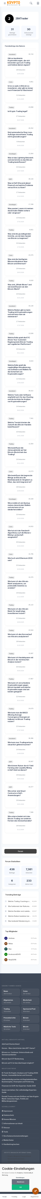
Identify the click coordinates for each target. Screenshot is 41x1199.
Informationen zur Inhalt (13, 1123)
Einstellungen (20, 1177)
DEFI (10, 179)
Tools (5, 1132)
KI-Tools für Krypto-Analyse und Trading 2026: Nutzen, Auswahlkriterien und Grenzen (20, 1074)
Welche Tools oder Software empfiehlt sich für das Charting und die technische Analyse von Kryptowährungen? (20, 398)
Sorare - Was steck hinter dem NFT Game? (18, 1048)
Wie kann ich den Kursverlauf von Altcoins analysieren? (20, 635)
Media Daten (8, 1140)
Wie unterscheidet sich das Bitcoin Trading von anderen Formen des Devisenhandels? (20, 818)
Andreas (12, 938)
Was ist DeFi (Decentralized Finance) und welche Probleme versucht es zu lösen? (20, 185)
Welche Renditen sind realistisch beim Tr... (23, 911)
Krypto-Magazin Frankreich (18, 1161)
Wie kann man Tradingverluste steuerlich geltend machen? (20, 743)
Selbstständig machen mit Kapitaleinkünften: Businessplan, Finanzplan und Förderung (19, 1080)
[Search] (31, 3)
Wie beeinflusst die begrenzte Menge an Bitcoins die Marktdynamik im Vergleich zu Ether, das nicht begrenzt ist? (20, 478)
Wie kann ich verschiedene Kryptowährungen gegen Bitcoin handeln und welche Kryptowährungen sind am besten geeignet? (19, 687)
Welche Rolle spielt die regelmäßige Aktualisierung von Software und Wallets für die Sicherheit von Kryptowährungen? (19, 369)
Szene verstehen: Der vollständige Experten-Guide (19, 1091)
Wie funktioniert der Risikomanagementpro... (24, 906)
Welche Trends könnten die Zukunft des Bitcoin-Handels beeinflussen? (19, 424)
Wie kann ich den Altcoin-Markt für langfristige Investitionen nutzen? (18, 611)
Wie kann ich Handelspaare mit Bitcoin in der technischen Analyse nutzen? (20, 659)
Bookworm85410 (15, 954)
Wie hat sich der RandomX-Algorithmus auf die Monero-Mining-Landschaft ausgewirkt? (19, 533)
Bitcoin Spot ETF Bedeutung (13, 1059)
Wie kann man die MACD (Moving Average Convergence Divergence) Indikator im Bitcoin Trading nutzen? (19, 717)
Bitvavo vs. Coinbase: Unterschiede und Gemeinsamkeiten (17, 1053)
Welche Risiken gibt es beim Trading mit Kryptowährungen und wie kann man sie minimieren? (20, 313)
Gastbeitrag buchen (11, 1144)
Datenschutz (8, 1115)
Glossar (6, 1128)
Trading (11, 107)
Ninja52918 (12, 960)
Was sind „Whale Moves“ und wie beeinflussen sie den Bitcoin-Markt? (20, 287)
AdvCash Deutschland (10, 1044)
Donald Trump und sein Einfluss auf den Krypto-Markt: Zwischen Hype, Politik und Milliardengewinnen (20, 1098)
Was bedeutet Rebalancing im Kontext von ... (24, 921)
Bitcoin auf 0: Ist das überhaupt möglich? (18, 1063)
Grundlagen (12, 154)
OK (20, 1187)
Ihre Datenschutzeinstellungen (15, 1136)
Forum (20, 851)
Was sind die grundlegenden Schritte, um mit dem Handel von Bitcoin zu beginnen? (19, 236)
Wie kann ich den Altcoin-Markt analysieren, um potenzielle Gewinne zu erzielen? (18, 584)
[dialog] (20, 1178)
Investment (12, 54)
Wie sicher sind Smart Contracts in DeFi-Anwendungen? (17, 793)
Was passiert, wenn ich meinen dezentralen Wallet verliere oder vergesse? (20, 210)
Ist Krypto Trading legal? (18, 111)
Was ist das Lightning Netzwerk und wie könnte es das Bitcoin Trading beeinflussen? (20, 160)
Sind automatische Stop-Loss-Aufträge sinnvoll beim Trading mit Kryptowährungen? (20, 134)
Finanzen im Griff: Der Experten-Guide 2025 (19, 1086)
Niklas (11, 943)
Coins (10, 82)
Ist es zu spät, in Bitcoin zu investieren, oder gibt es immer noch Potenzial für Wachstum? (20, 88)
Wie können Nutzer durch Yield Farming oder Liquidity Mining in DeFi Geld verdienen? (20, 768)
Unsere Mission (9, 1119)
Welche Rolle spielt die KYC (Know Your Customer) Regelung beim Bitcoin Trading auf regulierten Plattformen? (20, 340)
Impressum (8, 1111)
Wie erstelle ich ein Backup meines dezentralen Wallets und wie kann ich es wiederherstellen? (19, 506)
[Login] (37, 3)
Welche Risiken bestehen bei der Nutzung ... (24, 916)
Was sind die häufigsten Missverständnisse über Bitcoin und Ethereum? (17, 261)
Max (10, 949)
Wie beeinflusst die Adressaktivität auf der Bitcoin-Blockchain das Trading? (17, 451)
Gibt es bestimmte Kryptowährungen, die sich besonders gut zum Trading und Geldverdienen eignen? (19, 61)
